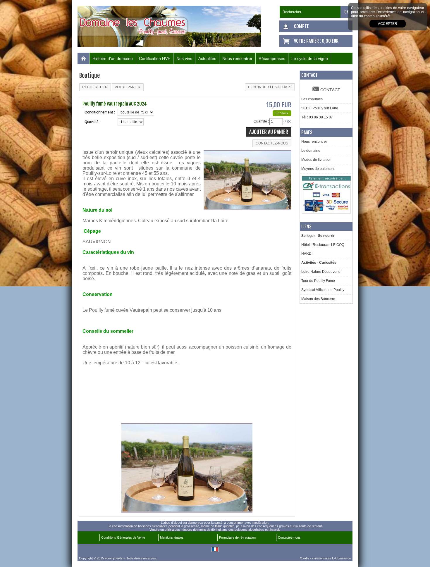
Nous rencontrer (237, 58)
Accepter (387, 24)
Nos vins (184, 58)
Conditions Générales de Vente (123, 537)
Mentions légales (172, 537)
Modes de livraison (316, 160)
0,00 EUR (330, 41)
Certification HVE (154, 58)
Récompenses (272, 58)
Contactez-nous (289, 537)
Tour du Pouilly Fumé (318, 281)
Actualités (207, 58)
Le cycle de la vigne (309, 58)
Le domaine (310, 151)
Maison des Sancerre (318, 299)
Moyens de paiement (318, 169)
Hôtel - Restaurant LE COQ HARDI (322, 249)
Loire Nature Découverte (320, 272)
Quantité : (261, 121)
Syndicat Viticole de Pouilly (322, 290)
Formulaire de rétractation (237, 537)
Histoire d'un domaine (112, 58)
